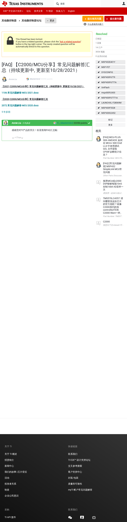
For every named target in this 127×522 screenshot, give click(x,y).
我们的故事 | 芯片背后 (16, 472)
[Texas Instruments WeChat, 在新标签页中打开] (70, 518)
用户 (123, 3)
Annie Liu (13, 79)
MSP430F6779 (108, 77)
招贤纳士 (9, 460)
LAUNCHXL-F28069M (111, 102)
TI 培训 (49, 11)
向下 (22, 138)
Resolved (101, 34)
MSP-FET (105, 67)
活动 (7, 477)
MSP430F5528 (108, 108)
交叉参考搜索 (75, 466)
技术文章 (38, 11)
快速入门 (60, 11)
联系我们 (72, 454)
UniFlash (105, 87)
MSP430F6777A (108, 82)
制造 (7, 489)
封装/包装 (73, 477)
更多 (52, 20)
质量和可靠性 (75, 483)
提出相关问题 (94, 18)
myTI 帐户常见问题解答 (80, 489)
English (71, 11)
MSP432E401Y (108, 62)
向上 (13, 138)
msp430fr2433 (108, 92)
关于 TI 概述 (11, 454)
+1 (89, 123)
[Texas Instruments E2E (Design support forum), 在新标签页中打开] (82, 518)
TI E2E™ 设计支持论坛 (79, 460)
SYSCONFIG (107, 72)
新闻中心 (9, 466)
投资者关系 (10, 483)
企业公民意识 (12, 495)
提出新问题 (115, 18)
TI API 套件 (10, 517)
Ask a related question (70, 41)
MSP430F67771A (109, 97)
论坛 (28, 11)
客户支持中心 (75, 472)
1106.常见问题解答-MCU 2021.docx (20, 92)
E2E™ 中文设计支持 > (13, 11)
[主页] (25, 3)
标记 (110, 120)
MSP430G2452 (108, 113)
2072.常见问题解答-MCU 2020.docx (20, 105)
